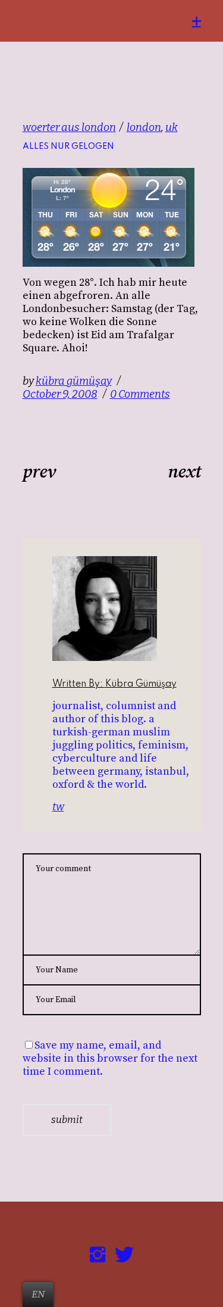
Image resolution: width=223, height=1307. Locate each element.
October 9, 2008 (60, 394)
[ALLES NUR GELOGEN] (123, 608)
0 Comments (140, 394)
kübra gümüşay (74, 381)
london (144, 127)
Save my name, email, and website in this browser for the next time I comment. (110, 1058)
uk (171, 127)
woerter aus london (69, 127)
